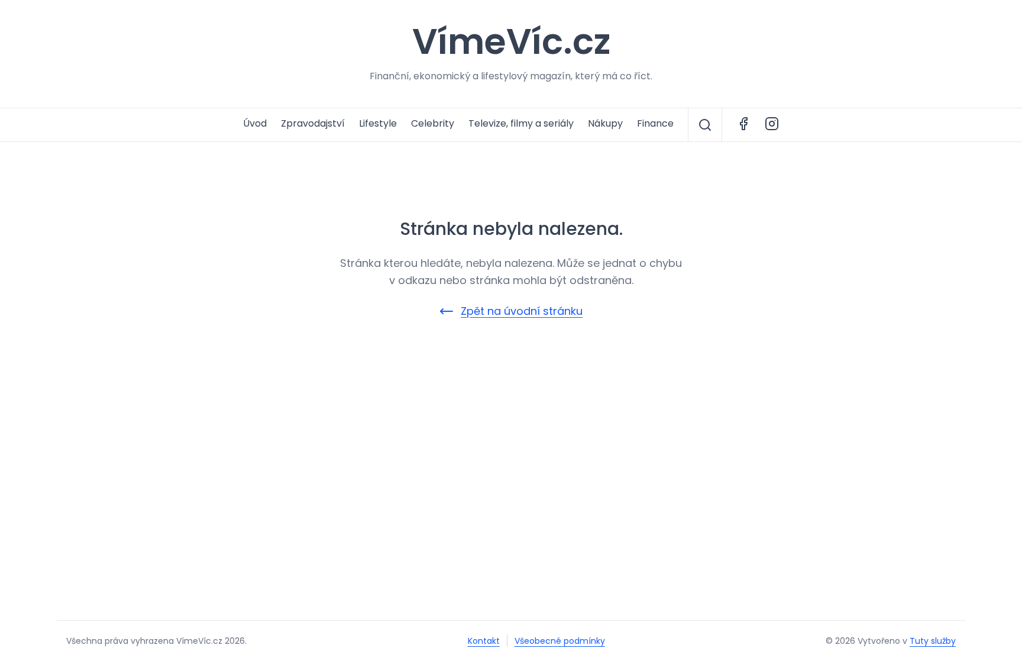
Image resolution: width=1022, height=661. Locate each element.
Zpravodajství (313, 123)
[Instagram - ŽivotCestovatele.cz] (772, 124)
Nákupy (605, 123)
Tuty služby (933, 641)
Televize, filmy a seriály (521, 123)
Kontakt (484, 641)
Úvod (255, 123)
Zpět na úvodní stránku (522, 311)
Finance (655, 123)
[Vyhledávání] (705, 124)
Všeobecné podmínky (560, 641)
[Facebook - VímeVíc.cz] (743, 124)
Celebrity (432, 123)
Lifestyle (378, 123)
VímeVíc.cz (511, 41)
